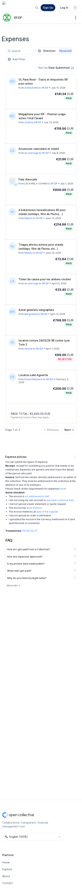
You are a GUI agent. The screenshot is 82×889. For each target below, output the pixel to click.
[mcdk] (12, 116)
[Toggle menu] (75, 7)
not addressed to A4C (37, 496)
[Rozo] (16, 185)
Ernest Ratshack (33, 379)
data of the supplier (47, 511)
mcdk (27, 122)
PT (36, 530)
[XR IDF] (7, 17)
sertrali (28, 348)
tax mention (35, 507)
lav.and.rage (31, 153)
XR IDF (18, 18)
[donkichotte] (12, 81)
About (6, 876)
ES (32, 530)
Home (6, 862)
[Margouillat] (12, 311)
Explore (7, 869)
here (62, 488)
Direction (57, 50)
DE (27, 530)
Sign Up (48, 7)
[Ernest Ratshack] (12, 377)
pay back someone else (60, 500)
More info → (13, 585)
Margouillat (30, 314)
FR (23, 530)
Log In (64, 7)
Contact (7, 883)
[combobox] (56, 67)
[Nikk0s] (12, 212)
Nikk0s (28, 218)
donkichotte (31, 87)
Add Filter (18, 59)
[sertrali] (12, 342)
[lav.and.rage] (12, 150)
